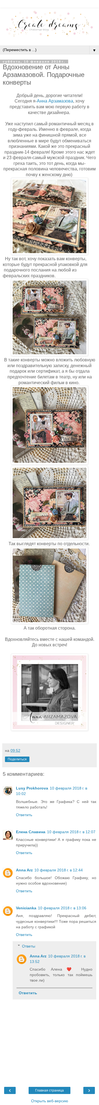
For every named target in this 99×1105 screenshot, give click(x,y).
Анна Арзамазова (55, 101)
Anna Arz (24, 870)
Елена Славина (30, 832)
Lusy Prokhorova (32, 788)
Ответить (24, 815)
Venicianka (26, 908)
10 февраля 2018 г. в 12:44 (58, 870)
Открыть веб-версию (49, 1101)
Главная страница (49, 1090)
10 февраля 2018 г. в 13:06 (62, 908)
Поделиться (17, 759)
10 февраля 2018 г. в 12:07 (71, 832)
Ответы (28, 946)
